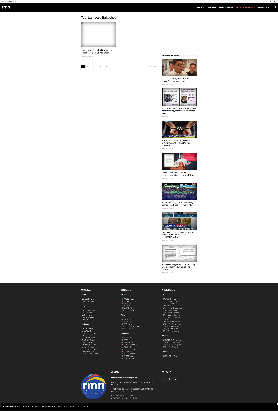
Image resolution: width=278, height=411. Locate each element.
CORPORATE (262, 7)
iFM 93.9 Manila (127, 306)
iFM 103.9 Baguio (128, 299)
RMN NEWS (201, 7)
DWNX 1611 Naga (88, 301)
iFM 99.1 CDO (127, 338)
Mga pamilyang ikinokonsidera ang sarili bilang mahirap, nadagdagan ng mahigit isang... (179, 110)
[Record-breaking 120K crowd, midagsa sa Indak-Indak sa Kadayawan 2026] (179, 191)
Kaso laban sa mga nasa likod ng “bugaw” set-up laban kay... (175, 79)
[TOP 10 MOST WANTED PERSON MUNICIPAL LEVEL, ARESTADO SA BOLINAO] (179, 129)
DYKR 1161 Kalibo (88, 317)
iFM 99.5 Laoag (127, 303)
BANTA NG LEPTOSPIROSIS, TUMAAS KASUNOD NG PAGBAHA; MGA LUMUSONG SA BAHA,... (178, 234)
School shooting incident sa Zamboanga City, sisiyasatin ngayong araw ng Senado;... (179, 266)
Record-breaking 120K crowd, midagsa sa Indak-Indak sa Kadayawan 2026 (178, 203)
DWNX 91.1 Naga (128, 308)
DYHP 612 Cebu (87, 313)
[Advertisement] (179, 30)
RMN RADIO (212, 7)
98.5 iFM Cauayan (128, 310)
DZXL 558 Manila (88, 299)
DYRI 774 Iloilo (87, 315)
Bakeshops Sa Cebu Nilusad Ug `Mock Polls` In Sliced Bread (96, 51)
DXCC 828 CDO (87, 331)
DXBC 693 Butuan (88, 329)
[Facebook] (267, 1)
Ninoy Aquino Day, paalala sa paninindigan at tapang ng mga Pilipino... (179, 174)
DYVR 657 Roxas (87, 319)
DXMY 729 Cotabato (89, 333)
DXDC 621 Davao (88, 335)
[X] (270, 1)
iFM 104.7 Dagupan (129, 301)
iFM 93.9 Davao (127, 340)
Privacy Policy (84, 406)
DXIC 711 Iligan (87, 342)
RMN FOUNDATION (226, 7)
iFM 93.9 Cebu (127, 322)
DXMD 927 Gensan (88, 340)
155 (101, 67)
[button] (275, 8)
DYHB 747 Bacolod (88, 310)
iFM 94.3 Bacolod (128, 319)
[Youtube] (274, 1)
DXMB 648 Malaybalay (89, 347)
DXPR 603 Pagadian (89, 349)
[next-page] (106, 66)
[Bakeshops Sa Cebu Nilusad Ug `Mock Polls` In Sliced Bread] (98, 34)
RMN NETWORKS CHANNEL (245, 7)
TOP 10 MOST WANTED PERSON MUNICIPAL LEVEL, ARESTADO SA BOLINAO (176, 142)
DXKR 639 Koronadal (89, 345)
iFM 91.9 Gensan (128, 342)
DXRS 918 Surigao (88, 351)
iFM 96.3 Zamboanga (129, 345)
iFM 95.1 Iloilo (127, 324)
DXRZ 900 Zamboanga (90, 354)
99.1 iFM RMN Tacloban (130, 326)
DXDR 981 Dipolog (88, 338)
